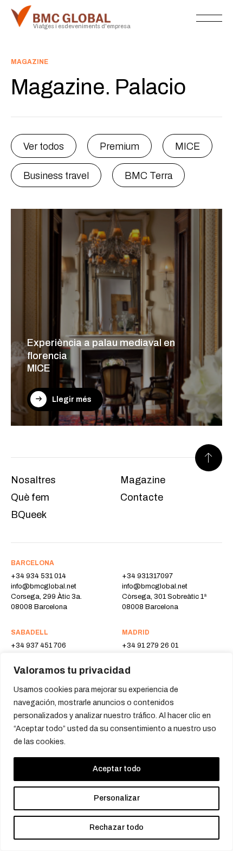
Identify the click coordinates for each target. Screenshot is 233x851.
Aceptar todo (117, 769)
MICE (187, 146)
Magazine (142, 480)
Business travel (56, 175)
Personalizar (117, 798)
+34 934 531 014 (38, 576)
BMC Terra (148, 175)
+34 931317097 (147, 576)
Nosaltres (33, 480)
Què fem (30, 497)
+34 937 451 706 (38, 645)
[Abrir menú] (209, 18)
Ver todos (43, 146)
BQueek (29, 514)
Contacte (141, 497)
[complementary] (116, 751)
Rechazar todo (116, 827)
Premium (119, 146)
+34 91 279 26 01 (150, 645)
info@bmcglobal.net (43, 586)
